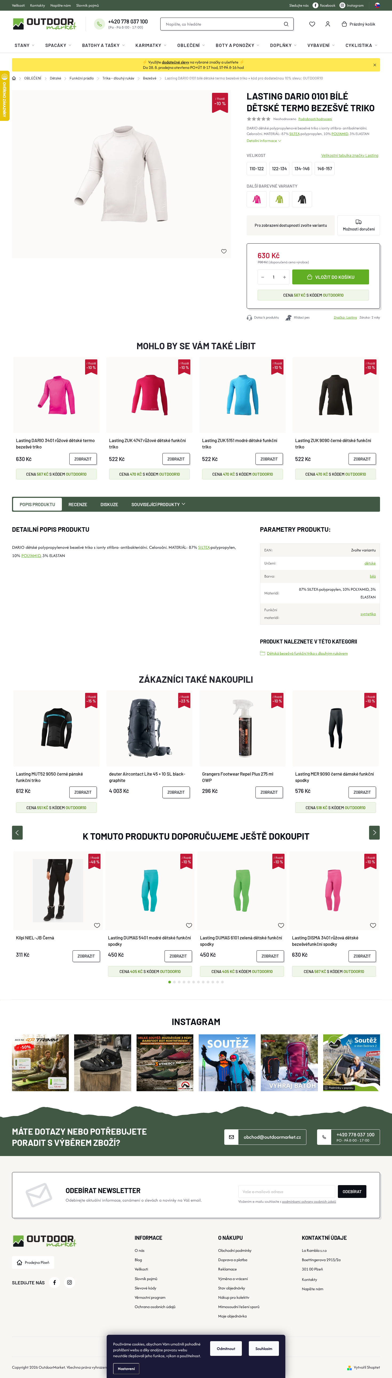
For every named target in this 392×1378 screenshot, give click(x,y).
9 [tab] (208, 982)
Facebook (327, 5)
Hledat (286, 24)
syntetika (368, 614)
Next (374, 833)
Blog (138, 1259)
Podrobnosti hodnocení (315, 119)
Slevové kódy (145, 1288)
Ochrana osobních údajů (155, 1306)
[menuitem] (24, 45)
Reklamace (227, 1269)
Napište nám (60, 5)
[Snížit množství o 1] (262, 277)
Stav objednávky (231, 1288)
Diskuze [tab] (109, 504)
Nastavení (126, 1368)
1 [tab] (169, 982)
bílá (373, 576)
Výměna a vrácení (233, 1278)
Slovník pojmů (87, 5)
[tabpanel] (58, 914)
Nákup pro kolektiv (233, 1297)
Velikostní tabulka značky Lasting (349, 155)
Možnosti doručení (359, 229)
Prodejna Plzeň (37, 1262)
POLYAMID (339, 133)
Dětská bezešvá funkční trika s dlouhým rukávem (307, 653)
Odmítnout (226, 1348)
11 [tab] (217, 982)
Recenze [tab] (78, 504)
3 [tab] (179, 982)
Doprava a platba (232, 1259)
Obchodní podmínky (234, 1250)
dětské (370, 563)
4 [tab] (184, 982)
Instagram (355, 5)
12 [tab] (222, 982)
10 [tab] (212, 982)
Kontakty (37, 5)
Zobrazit (83, 458)
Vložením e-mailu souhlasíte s (287, 1201)
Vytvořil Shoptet (367, 1367)
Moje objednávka (232, 1316)
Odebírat (352, 1191)
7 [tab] (198, 982)
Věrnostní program (150, 1297)
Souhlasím (263, 1348)
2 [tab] (174, 982)
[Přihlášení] (327, 24)
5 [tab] (188, 982)
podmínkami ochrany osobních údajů (309, 1201)
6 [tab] (193, 982)
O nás (140, 1250)
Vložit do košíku (334, 277)
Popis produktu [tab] (37, 504)
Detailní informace (262, 140)
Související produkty (155, 504)
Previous (17, 833)
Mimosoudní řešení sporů (238, 1306)
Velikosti (18, 5)
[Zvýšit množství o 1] (284, 277)
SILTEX (294, 133)
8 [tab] (203, 982)
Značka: (345, 317)
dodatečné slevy (175, 62)
